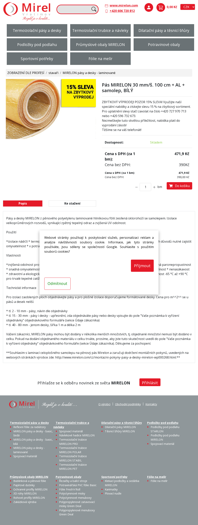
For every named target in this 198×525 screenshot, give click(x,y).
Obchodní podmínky (128, 404)
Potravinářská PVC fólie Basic (77, 485)
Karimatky (111, 489)
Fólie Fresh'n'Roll (69, 489)
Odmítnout (57, 283)
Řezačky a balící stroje (73, 481)
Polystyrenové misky (72, 493)
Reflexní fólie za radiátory (29, 427)
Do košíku (181, 186)
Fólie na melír (100, 58)
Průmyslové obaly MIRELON (100, 44)
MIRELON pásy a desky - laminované (89, 73)
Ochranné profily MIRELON (30, 489)
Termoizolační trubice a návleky (100, 30)
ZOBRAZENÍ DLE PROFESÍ (25, 73)
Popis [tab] (23, 203)
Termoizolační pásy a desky (37, 30)
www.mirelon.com (124, 5)
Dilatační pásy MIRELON (120, 427)
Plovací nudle (113, 493)
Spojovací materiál (25, 456)
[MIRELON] (43, 404)
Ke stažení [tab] (72, 203)
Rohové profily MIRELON (29, 498)
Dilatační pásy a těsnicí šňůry (163, 30)
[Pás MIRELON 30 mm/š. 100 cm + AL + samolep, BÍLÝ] (51, 109)
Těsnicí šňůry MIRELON (120, 431)
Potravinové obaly (164, 44)
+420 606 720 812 (122, 11)
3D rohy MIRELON (25, 493)
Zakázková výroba (24, 502)
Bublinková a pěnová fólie (29, 481)
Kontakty (151, 404)
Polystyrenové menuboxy (75, 498)
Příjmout (142, 265)
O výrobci (104, 404)
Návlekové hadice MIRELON (77, 435)
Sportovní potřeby (37, 58)
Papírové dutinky (24, 485)
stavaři (53, 73)
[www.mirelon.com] (27, 11)
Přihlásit (150, 382)
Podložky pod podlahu (37, 44)
